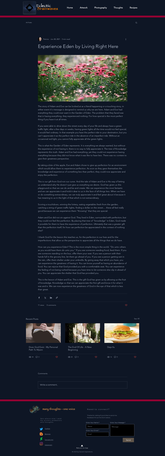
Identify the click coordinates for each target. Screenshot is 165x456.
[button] (136, 22)
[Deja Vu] (121, 333)
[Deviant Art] (41, 438)
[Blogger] (41, 434)
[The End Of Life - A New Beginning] (82, 333)
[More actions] (125, 39)
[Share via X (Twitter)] (45, 297)
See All (136, 319)
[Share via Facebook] (39, 297)
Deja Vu (111, 347)
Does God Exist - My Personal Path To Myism (43, 348)
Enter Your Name (92, 422)
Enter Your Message (117, 422)
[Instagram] (41, 443)
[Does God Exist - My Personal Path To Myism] (43, 333)
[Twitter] (41, 429)
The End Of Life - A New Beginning (80, 348)
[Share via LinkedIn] (51, 297)
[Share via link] (57, 297)
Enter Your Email (92, 430)
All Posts (29, 22)
